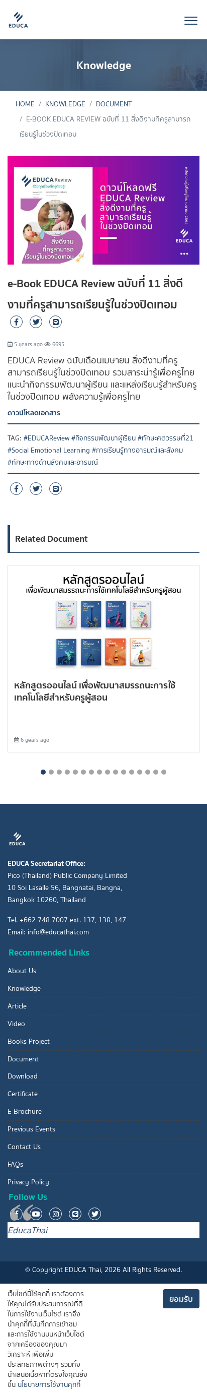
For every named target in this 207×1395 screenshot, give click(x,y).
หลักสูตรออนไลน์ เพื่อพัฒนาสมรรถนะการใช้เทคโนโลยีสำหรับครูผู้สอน (94, 691)
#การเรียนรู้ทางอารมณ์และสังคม (137, 450)
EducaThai (27, 1230)
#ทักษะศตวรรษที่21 (165, 438)
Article (17, 1006)
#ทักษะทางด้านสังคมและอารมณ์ (53, 462)
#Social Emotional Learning (49, 450)
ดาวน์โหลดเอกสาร (34, 412)
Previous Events (31, 1129)
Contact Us (24, 1147)
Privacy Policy (28, 1182)
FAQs (15, 1164)
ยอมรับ (181, 1298)
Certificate (23, 1094)
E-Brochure (25, 1111)
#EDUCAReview (46, 438)
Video (16, 1024)
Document (114, 104)
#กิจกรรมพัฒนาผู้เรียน (103, 438)
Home (25, 104)
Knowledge (65, 104)
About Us (22, 971)
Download (23, 1076)
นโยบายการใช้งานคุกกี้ (49, 1384)
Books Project (29, 1041)
